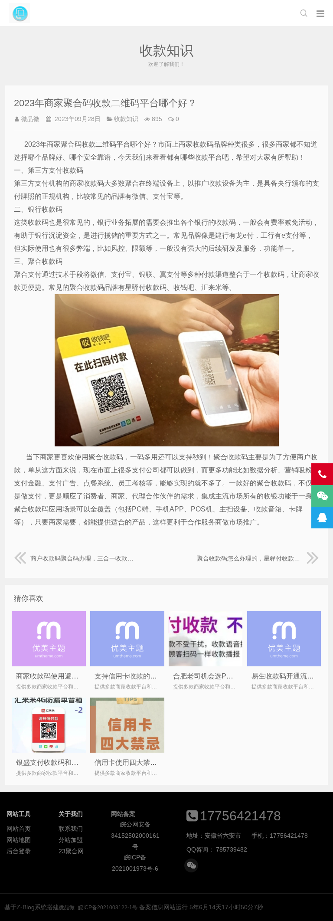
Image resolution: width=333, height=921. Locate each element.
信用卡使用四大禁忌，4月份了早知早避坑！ (162, 762)
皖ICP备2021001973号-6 (135, 858)
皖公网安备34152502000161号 (135, 825)
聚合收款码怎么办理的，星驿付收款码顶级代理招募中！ (258, 558)
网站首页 (19, 828)
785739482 (231, 849)
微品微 (19, 13)
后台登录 (19, 851)
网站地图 (19, 839)
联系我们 (71, 828)
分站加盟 (71, 839)
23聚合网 (71, 851)
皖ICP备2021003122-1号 (107, 908)
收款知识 (126, 118)
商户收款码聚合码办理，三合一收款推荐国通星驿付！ (83, 558)
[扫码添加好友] (191, 865)
